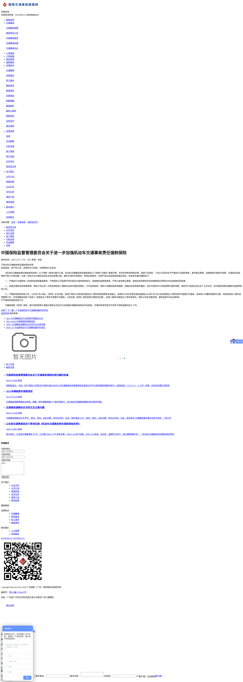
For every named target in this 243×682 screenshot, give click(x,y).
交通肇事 (10, 70)
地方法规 (10, 156)
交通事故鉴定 (12, 38)
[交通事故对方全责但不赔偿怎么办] (25, 359)
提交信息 (5, 477)
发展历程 (10, 182)
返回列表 (5, 313)
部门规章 (10, 151)
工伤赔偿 (10, 56)
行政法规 (10, 146)
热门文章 (10, 364)
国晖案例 (10, 62)
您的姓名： (6, 449)
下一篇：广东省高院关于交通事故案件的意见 (28, 310)
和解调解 (10, 101)
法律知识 (10, 65)
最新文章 (10, 367)
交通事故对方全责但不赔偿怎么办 (24, 318)
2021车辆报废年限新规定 (20, 321)
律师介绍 (10, 197)
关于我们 (10, 172)
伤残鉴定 (10, 75)
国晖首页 (10, 20)
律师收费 (10, 202)
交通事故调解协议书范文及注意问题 (25, 324)
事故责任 (10, 86)
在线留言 (10, 217)
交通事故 (10, 23)
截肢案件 (10, 106)
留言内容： (6, 460)
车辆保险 (10, 96)
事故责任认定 (12, 33)
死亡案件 (10, 81)
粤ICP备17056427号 (17, 592)
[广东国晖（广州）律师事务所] (121, 5)
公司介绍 (10, 177)
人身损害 (10, 53)
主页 (13, 222)
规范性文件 (11, 167)
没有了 (4, 310)
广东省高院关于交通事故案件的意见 (25, 327)
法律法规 (10, 131)
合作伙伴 (10, 192)
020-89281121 (7, 538)
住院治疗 (10, 121)
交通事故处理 (12, 43)
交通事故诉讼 (12, 48)
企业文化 (10, 187)
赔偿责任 (10, 91)
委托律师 (10, 126)
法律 (8, 136)
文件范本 (10, 161)
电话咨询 (10, 605)
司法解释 (10, 141)
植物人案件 (11, 111)
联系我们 (10, 207)
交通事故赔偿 (12, 28)
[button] (118, 358)
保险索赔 (10, 59)
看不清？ (159, 676)
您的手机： (6, 454)
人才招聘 (10, 212)
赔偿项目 (10, 116)
